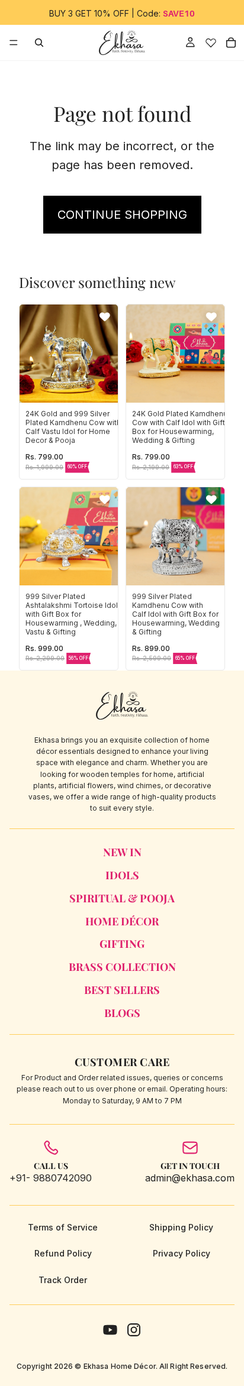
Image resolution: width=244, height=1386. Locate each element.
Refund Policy (63, 1253)
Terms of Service (63, 1227)
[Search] (39, 43)
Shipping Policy (181, 1227)
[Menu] (13, 42)
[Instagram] (134, 1330)
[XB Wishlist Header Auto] (210, 43)
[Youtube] (110, 1330)
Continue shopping (122, 215)
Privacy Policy (181, 1253)
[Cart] (231, 43)
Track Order (62, 1280)
